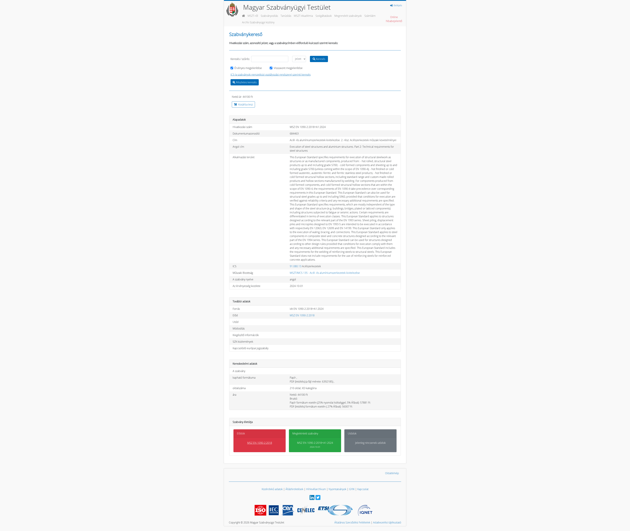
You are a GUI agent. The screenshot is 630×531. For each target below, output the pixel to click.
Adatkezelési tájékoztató (387, 522)
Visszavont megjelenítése (288, 68)
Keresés (320, 59)
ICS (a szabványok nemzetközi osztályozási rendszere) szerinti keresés (271, 74)
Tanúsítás (286, 16)
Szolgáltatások (323, 16)
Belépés (397, 5)
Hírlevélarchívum (316, 489)
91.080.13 (295, 266)
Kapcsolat (362, 489)
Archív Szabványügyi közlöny (258, 22)
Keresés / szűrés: (240, 59)
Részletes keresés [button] (246, 82)
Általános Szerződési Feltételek (352, 522)
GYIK (352, 489)
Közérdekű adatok (272, 489)
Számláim (370, 16)
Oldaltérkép (392, 473)
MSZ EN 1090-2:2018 (302, 315)
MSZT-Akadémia (303, 16)
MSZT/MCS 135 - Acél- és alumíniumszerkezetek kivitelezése (325, 273)
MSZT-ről (253, 16)
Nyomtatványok (337, 489)
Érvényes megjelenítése (248, 68)
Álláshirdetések (294, 489)
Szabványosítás (269, 16)
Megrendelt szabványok (348, 16)
